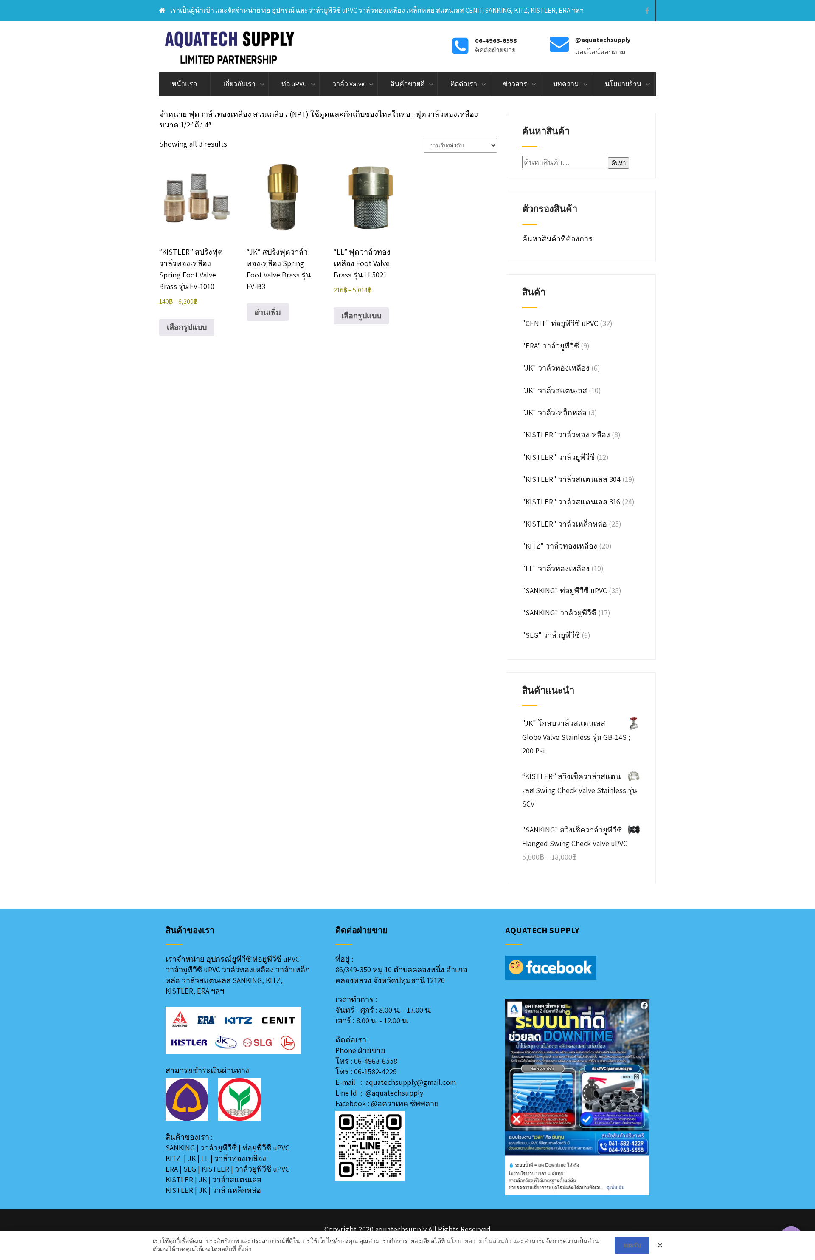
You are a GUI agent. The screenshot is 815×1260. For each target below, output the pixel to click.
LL (205, 1158)
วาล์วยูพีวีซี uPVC (262, 1169)
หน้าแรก (184, 83)
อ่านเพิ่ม (267, 312)
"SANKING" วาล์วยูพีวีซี (559, 612)
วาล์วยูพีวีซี (218, 1147)
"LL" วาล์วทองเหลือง (556, 568)
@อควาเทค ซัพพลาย (405, 1103)
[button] (518, 1097)
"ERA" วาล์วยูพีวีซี (550, 346)
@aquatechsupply (394, 1093)
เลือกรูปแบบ (187, 327)
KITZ (173, 1158)
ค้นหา (618, 163)
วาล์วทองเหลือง (240, 1158)
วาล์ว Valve (348, 83)
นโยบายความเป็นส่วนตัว (479, 1241)
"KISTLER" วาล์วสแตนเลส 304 (571, 479)
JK (192, 1158)
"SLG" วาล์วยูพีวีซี (551, 635)
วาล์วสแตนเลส (236, 1179)
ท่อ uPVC (293, 83)
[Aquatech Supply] (230, 46)
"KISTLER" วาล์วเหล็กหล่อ (564, 524)
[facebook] (647, 10)
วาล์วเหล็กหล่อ (236, 1190)
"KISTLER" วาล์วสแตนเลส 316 (571, 502)
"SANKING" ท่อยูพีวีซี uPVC (564, 590)
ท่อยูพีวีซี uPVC (265, 1147)
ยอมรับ (632, 1245)
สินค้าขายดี (407, 83)
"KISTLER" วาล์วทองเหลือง (566, 434)
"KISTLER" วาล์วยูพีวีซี (558, 457)
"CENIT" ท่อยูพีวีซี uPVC (560, 323)
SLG (189, 1169)
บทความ (566, 83)
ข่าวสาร (515, 83)
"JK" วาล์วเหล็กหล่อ (554, 412)
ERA (172, 1169)
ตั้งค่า (245, 1249)
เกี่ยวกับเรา (239, 83)
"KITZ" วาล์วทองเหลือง (559, 546)
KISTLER (215, 1169)
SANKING (180, 1147)
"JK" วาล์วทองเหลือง (556, 368)
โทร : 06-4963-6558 (366, 1061)
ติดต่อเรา (463, 83)
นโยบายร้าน (623, 83)
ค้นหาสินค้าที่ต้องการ (558, 239)
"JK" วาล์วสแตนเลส (554, 390)
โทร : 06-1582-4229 (366, 1071)
